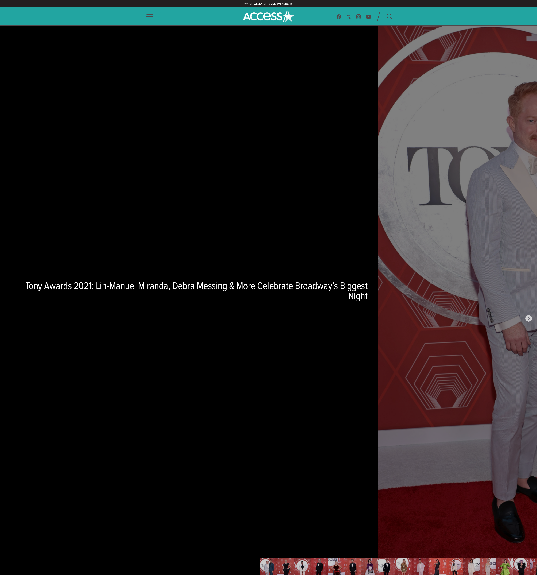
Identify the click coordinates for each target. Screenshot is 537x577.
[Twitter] (348, 16)
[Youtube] (368, 16)
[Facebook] (338, 16)
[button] (148, 16)
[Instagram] (358, 16)
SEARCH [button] (389, 16)
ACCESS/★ (268, 16)
